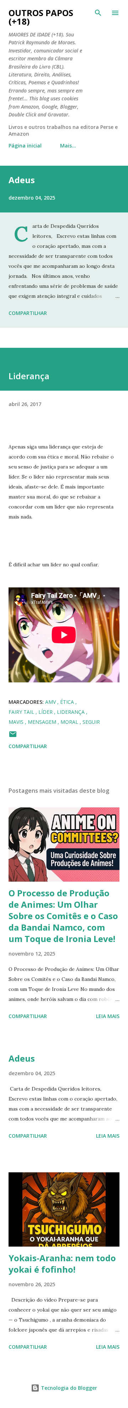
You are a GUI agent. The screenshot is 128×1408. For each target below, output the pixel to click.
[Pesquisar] (98, 13)
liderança (71, 711)
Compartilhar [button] (28, 313)
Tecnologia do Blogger (68, 1387)
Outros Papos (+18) (41, 17)
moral (70, 721)
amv (51, 701)
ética (67, 701)
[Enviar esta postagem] (13, 736)
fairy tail (22, 711)
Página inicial (25, 145)
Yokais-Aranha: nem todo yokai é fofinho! (62, 1263)
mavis (17, 721)
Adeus (22, 180)
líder (46, 711)
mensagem (43, 721)
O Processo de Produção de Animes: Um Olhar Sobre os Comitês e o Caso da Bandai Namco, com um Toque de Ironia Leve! (63, 915)
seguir (91, 721)
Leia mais (107, 1016)
